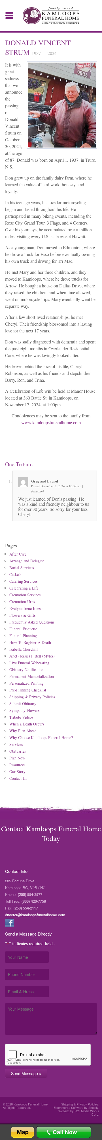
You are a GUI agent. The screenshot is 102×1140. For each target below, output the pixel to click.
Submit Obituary (22, 703)
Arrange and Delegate (26, 560)
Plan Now (17, 758)
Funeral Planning (23, 635)
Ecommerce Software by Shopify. (76, 1107)
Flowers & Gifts (22, 615)
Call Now (64, 1132)
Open (9, 15)
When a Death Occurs (26, 724)
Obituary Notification (26, 669)
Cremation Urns (22, 601)
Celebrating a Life (24, 588)
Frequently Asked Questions (31, 622)
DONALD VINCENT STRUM (38, 47)
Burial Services (21, 567)
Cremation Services (25, 594)
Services (16, 744)
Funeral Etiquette (23, 628)
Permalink (37, 491)
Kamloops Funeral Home (51, 15)
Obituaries (17, 751)
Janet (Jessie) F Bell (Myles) (32, 656)
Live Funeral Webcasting (29, 662)
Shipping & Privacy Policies (32, 696)
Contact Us (18, 778)
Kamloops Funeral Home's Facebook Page (9, 922)
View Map (22, 1132)
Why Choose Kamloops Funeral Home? (41, 737)
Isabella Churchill (23, 649)
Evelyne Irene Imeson (26, 608)
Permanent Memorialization (31, 676)
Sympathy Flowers (24, 710)
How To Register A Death (30, 642)
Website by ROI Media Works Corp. (78, 1112)
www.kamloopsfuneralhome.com (51, 422)
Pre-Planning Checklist (27, 690)
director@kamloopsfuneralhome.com (35, 914)
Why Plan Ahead (23, 730)
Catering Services (23, 581)
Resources (17, 764)
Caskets (15, 574)
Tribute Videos (21, 717)
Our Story (17, 771)
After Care (17, 554)
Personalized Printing (26, 683)
